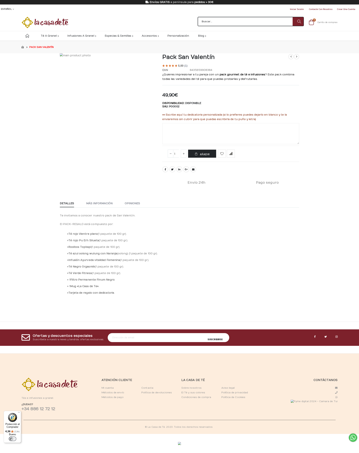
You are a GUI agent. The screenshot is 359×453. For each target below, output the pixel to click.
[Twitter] (326, 337)
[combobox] (250, 21)
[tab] (70, 203)
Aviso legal (228, 387)
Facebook (165, 169)
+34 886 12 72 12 (38, 408)
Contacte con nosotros (320, 9)
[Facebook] (315, 337)
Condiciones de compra (196, 397)
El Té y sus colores (193, 392)
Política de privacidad (234, 392)
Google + (186, 169)
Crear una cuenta (346, 9)
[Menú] (19, 413)
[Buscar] (298, 21)
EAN (165, 70)
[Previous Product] (291, 56)
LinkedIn (179, 169)
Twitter (172, 169)
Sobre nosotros (191, 387)
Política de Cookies (233, 397)
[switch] (12, 439)
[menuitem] (202, 36)
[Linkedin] (336, 337)
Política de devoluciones (156, 392)
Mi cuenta (108, 387)
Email (193, 169)
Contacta (147, 387)
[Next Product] (296, 56)
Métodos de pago (113, 397)
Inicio (23, 47)
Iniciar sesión (297, 9)
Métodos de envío (113, 392)
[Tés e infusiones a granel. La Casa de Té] (45, 22)
